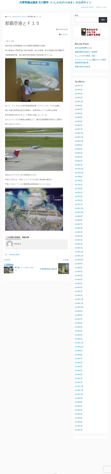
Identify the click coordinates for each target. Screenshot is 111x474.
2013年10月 (79, 347)
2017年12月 (79, 169)
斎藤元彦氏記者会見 (82, 66)
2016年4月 (78, 236)
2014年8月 (78, 315)
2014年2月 (78, 339)
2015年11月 (79, 256)
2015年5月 (78, 279)
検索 (76, 15)
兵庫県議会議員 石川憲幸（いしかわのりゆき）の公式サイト (55, 2)
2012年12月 (79, 386)
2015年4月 (78, 283)
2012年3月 (78, 422)
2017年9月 (78, 177)
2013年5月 (78, 366)
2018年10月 (79, 141)
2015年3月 (78, 287)
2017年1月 (78, 204)
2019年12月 (79, 101)
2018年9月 (78, 145)
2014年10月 (79, 307)
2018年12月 (79, 133)
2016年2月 (78, 244)
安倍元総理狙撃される (83, 48)
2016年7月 (78, 224)
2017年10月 (79, 173)
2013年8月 (78, 355)
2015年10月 (79, 260)
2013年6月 (78, 362)
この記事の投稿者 (13, 237)
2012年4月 (78, 418)
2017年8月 (78, 181)
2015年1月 (78, 295)
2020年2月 (78, 97)
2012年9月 (78, 398)
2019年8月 (78, 105)
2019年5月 (78, 113)
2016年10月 (79, 212)
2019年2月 (78, 125)
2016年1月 (78, 248)
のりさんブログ (87, 7)
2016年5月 (78, 232)
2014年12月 (79, 299)
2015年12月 (79, 252)
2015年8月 (78, 268)
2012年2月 (78, 426)
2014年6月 (78, 323)
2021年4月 (78, 94)
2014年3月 (78, 335)
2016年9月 (78, 216)
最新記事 (25, 237)
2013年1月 (78, 382)
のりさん (64, 34)
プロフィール (101, 7)
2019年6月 (78, 109)
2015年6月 (78, 276)
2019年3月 (78, 121)
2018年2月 (78, 161)
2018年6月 (78, 149)
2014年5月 (78, 327)
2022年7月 (78, 86)
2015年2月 (78, 291)
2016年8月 (78, 220)
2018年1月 (78, 165)
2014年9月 (78, 311)
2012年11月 (79, 390)
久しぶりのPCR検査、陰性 (85, 56)
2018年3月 (78, 157)
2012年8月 (78, 402)
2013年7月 (78, 359)
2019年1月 (78, 129)
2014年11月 (79, 303)
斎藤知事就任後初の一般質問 (86, 52)
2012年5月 (78, 414)
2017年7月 (78, 185)
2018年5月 (78, 153)
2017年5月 (78, 192)
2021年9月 (78, 90)
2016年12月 (79, 208)
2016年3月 (78, 240)
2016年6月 (78, 228)
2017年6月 (78, 188)
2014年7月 (78, 319)
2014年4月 (78, 331)
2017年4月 (78, 196)
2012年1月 (78, 430)
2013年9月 (78, 351)
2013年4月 (78, 370)
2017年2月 (78, 200)
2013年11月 (79, 343)
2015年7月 (78, 271)
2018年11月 (79, 137)
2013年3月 (78, 374)
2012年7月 (78, 406)
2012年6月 (78, 410)
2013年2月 (78, 378)
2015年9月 (78, 264)
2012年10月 (79, 394)
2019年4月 (78, 117)
